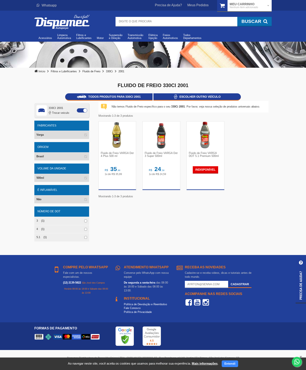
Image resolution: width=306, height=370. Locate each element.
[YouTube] (197, 302)
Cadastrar (240, 284)
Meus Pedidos (198, 5)
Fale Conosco (132, 308)
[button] (301, 280)
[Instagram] (206, 302)
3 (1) (40, 220)
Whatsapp (49, 5)
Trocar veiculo (60, 112)
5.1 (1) (41, 237)
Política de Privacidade (138, 312)
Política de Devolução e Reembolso (145, 304)
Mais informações (205, 363)
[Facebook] (189, 302)
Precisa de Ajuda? (168, 5)
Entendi (229, 363)
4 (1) (40, 229)
